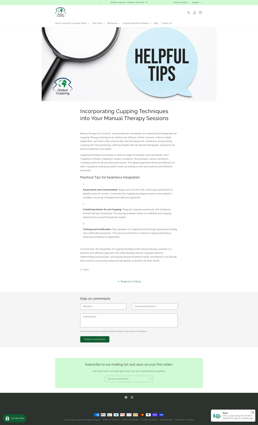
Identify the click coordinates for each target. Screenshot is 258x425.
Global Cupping (76, 420)
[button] (72, 23)
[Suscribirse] (150, 379)
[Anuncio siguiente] (158, 2)
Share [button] (86, 269)
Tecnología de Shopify (91, 420)
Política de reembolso (111, 420)
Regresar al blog (131, 281)
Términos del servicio (149, 420)
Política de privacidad (130, 420)
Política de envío (166, 420)
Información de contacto (184, 420)
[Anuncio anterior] (100, 2)
